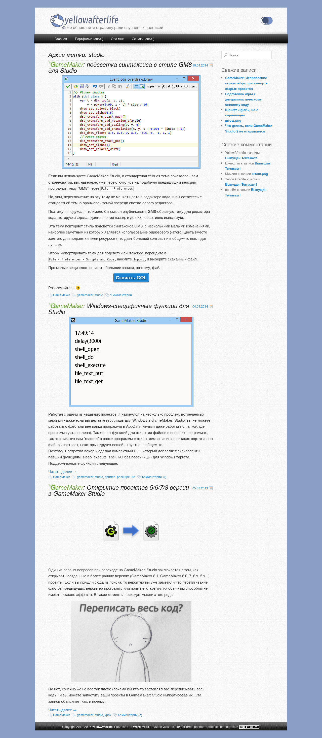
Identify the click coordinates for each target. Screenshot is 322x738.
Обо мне (117, 38)
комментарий (121, 295)
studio (99, 295)
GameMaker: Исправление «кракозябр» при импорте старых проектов (246, 83)
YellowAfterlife (83, 21)
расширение (126, 477)
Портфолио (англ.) (89, 38)
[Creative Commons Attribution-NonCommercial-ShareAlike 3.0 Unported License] (249, 727)
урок (108, 715)
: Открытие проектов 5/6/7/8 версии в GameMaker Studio (118, 490)
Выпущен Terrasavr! (241, 157)
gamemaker (85, 295)
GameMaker (61, 295)
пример (110, 477)
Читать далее (62, 471)
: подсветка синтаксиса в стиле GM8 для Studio (120, 67)
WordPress (141, 726)
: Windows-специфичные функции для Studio (118, 308)
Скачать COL (131, 277)
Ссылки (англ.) (143, 38)
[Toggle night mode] (267, 21)
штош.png (233, 120)
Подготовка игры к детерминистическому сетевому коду (243, 99)
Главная (61, 38)
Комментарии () (154, 477)
